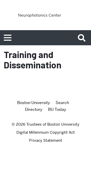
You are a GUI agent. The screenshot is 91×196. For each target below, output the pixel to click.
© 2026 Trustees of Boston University (45, 124)
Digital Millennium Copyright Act (45, 132)
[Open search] (83, 37)
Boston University (33, 102)
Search (62, 102)
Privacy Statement (45, 140)
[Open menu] (7, 37)
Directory (33, 109)
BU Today (57, 109)
